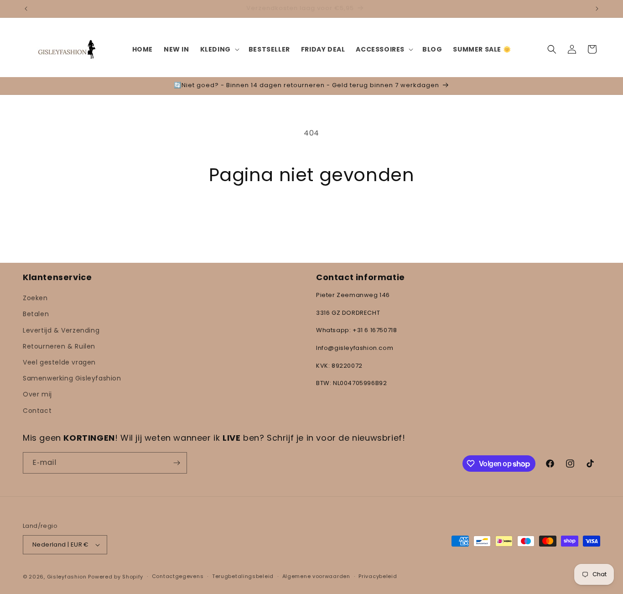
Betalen (36, 313)
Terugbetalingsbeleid (243, 576)
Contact (37, 410)
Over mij (37, 394)
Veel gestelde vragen (59, 362)
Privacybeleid (377, 576)
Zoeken (35, 297)
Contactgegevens (178, 576)
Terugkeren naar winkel (311, 219)
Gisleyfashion (67, 576)
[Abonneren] (176, 463)
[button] (219, 49)
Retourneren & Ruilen (59, 346)
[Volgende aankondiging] (597, 8)
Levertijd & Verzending (61, 330)
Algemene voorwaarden (316, 576)
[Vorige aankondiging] (26, 8)
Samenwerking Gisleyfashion (72, 378)
